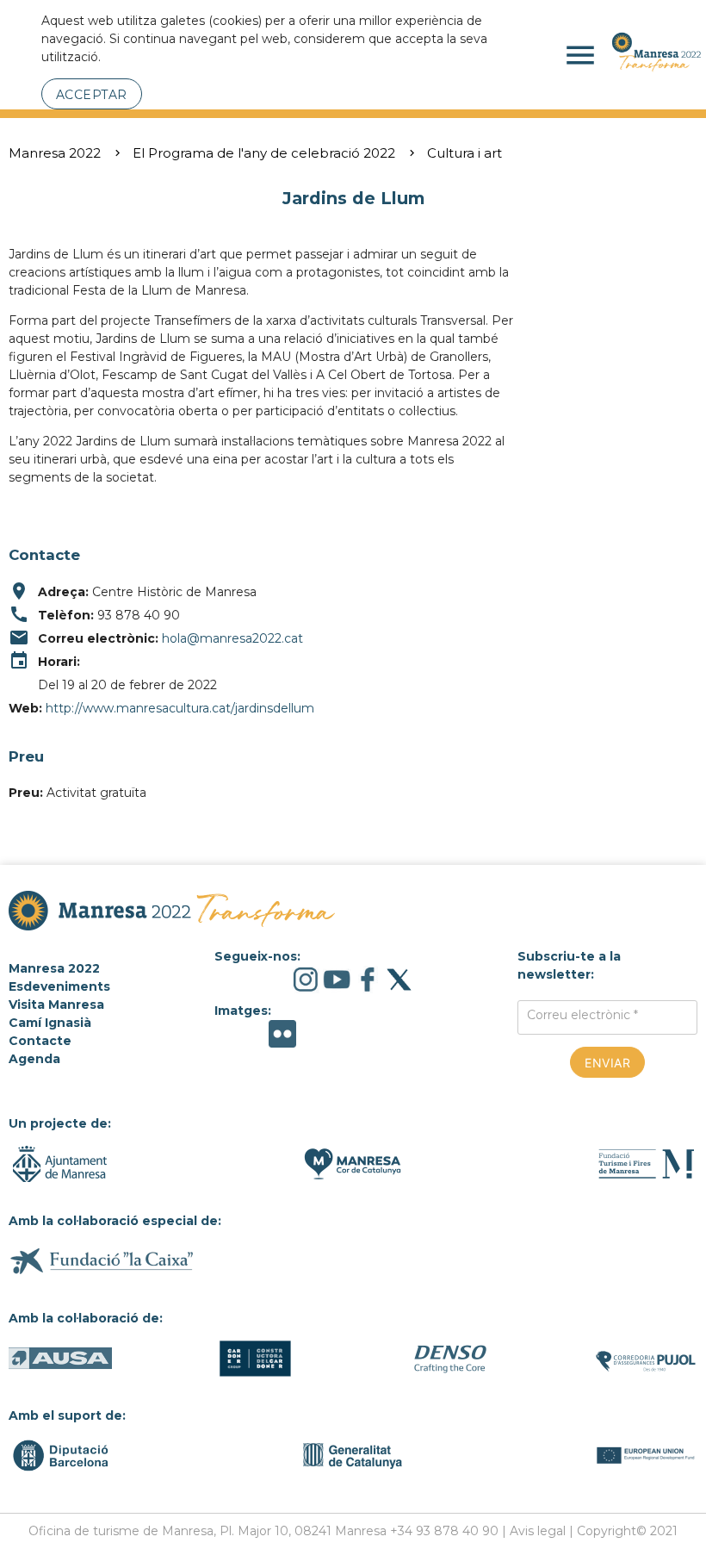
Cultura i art (464, 153)
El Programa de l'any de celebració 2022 (264, 153)
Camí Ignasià (50, 1022)
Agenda (34, 1059)
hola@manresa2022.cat (232, 638)
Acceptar (91, 95)
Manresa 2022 (55, 153)
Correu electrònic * (582, 1015)
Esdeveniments (59, 986)
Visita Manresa (56, 1004)
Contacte (40, 1040)
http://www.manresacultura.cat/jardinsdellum (180, 708)
